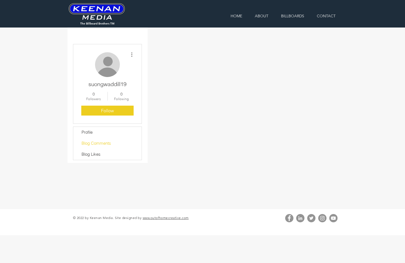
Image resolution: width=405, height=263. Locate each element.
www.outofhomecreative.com (166, 218)
